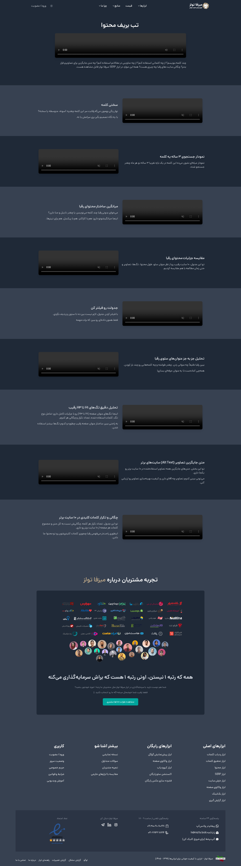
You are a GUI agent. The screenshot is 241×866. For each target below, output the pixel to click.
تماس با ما (21, 860)
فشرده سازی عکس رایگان (158, 781)
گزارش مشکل (74, 860)
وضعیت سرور (57, 761)
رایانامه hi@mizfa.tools (203, 832)
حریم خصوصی (56, 767)
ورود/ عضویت (38, 6)
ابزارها (143, 6)
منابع (117, 6)
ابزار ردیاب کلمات (216, 754)
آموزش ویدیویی (55, 781)
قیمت (128, 6)
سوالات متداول (109, 761)
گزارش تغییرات (58, 860)
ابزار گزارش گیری (217, 800)
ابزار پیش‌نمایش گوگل (160, 754)
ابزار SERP (220, 774)
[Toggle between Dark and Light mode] (51, 6)
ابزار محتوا (220, 767)
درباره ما (32, 860)
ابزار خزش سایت (217, 781)
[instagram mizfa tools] (115, 825)
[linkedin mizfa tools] (109, 825)
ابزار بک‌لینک (218, 794)
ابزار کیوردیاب (164, 767)
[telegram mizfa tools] (103, 825)
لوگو (85, 860)
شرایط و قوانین (56, 774)
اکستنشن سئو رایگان (160, 774)
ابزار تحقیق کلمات (215, 761)
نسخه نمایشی (110, 754)
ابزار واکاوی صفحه (216, 787)
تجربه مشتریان (110, 767)
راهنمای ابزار (43, 860)
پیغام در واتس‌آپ (206, 826)
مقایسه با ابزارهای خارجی (104, 774)
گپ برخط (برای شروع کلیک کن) (199, 839)
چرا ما (104, 6)
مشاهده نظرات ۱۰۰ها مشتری (120, 702)
